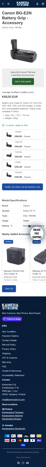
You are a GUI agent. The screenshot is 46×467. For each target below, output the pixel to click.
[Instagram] (23, 462)
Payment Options (10, 336)
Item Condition (9, 331)
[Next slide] (41, 260)
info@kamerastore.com (13, 399)
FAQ (4, 366)
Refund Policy (9, 344)
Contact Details (9, 340)
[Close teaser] (29, 226)
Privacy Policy (9, 349)
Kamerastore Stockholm (13, 428)
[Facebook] (18, 462)
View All (9, 288)
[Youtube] (27, 462)
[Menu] (3, 4)
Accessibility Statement (13, 375)
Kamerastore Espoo (11, 419)
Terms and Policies (23, 457)
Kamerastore (18, 452)
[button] (36, 233)
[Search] (8, 4)
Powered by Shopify (31, 452)
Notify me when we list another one (22, 187)
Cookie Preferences (11, 371)
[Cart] (43, 4)
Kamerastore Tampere (12, 412)
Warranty (6, 362)
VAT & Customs (9, 357)
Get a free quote (23, 81)
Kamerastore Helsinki (12, 415)
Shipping (6, 353)
